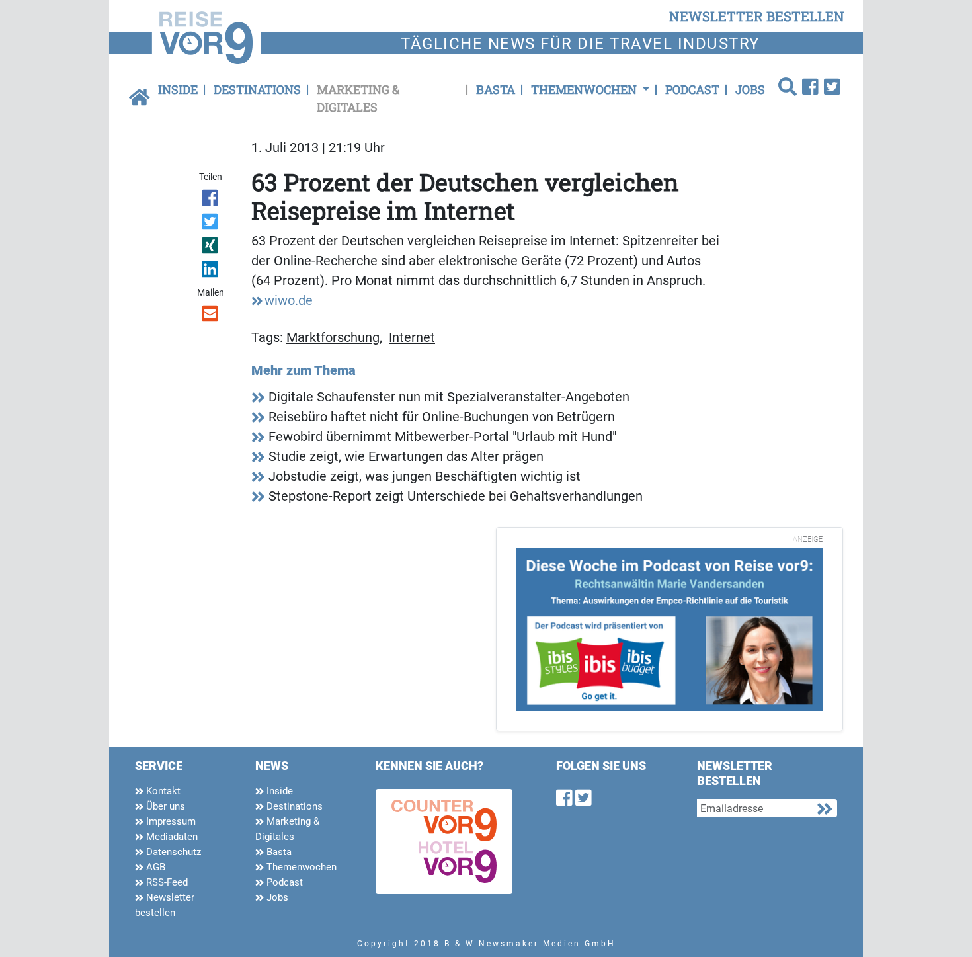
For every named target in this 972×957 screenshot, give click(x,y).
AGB (154, 867)
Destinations (257, 89)
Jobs (750, 89)
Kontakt (162, 791)
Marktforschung (333, 337)
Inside (178, 89)
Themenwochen (300, 867)
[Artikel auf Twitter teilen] (211, 224)
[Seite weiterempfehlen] (211, 316)
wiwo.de (288, 300)
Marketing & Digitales (358, 98)
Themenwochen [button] (585, 89)
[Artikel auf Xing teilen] (211, 248)
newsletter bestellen (756, 15)
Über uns (164, 806)
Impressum (169, 821)
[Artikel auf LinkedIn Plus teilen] (211, 272)
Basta (495, 89)
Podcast (692, 89)
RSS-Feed (165, 882)
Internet (412, 337)
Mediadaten (170, 837)
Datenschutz (172, 852)
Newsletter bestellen (164, 905)
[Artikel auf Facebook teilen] (211, 200)
